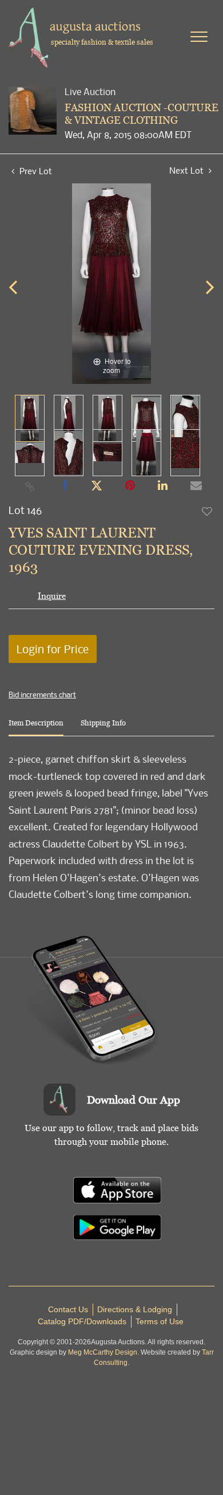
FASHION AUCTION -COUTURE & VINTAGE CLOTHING (141, 113)
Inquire (52, 596)
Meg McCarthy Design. (103, 1352)
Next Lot (187, 170)
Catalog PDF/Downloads (82, 1321)
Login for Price (53, 649)
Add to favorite (207, 511)
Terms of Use (160, 1321)
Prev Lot (34, 170)
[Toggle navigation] (199, 37)
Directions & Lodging (134, 1309)
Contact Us (68, 1309)
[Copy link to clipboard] (30, 486)
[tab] (36, 727)
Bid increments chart (42, 694)
